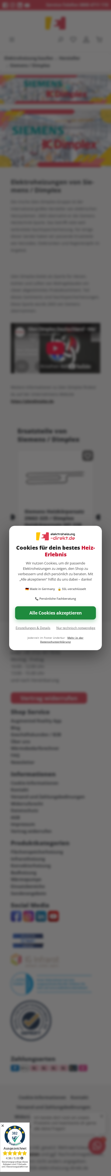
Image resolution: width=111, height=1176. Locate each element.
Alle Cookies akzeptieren (55, 613)
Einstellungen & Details (33, 628)
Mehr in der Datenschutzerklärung (62, 640)
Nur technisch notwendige (75, 628)
